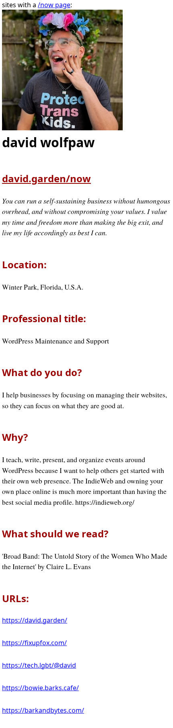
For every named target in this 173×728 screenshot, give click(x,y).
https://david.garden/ (34, 620)
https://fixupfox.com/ (34, 642)
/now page (54, 4)
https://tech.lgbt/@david (39, 665)
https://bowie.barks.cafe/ (40, 687)
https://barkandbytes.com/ (43, 710)
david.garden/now (46, 178)
